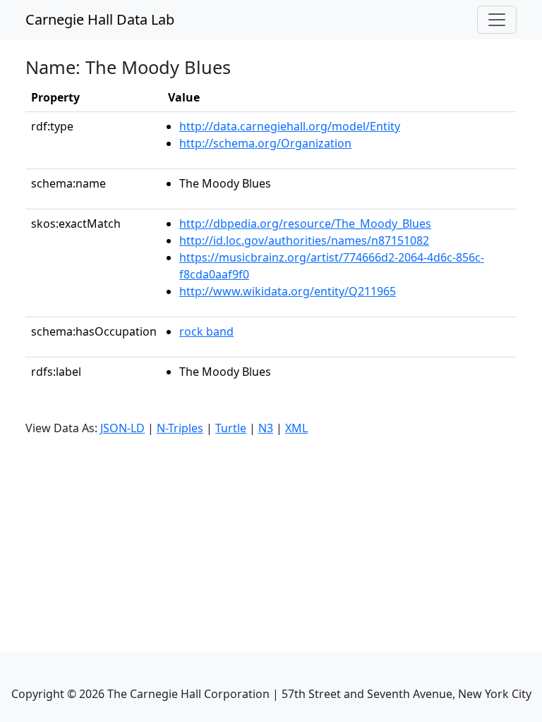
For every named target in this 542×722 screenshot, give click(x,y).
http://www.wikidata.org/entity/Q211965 (287, 291)
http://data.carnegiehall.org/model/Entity (289, 126)
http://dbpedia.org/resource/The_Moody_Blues (305, 223)
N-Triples (180, 428)
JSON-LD (122, 428)
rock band (206, 331)
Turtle (230, 428)
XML (296, 428)
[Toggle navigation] (497, 20)
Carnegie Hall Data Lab (99, 19)
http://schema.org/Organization (265, 143)
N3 (265, 428)
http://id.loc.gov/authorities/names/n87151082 (304, 240)
